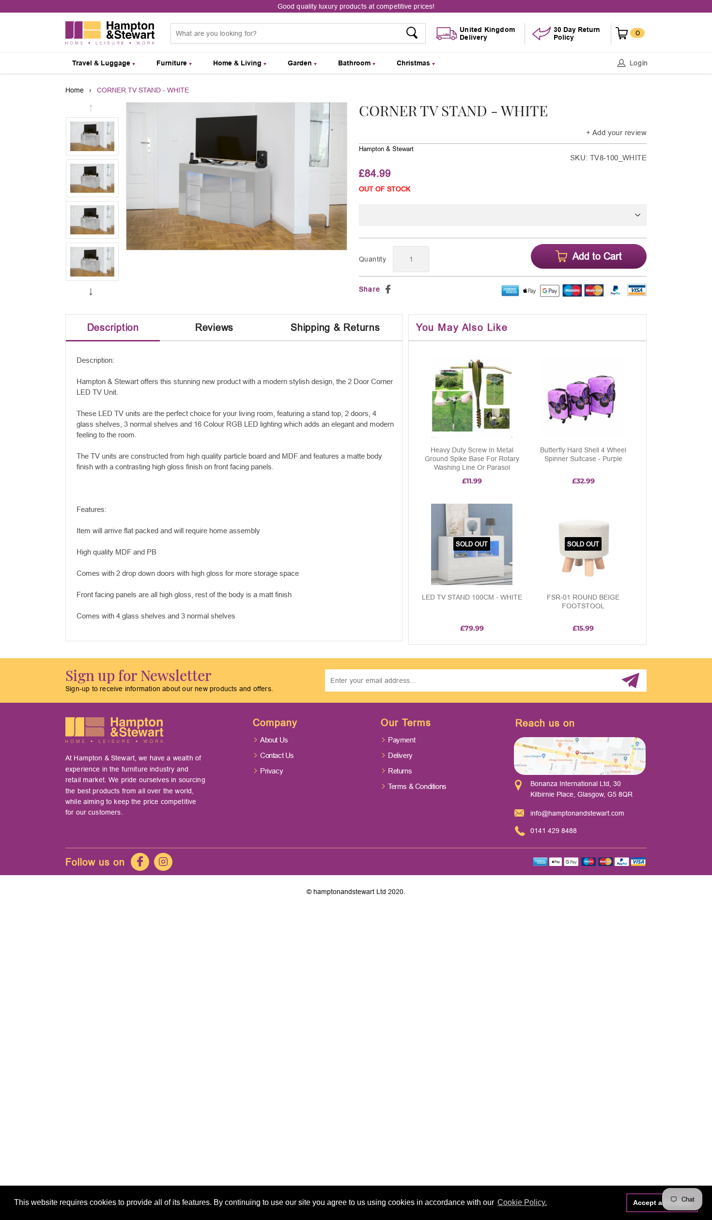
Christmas (414, 63)
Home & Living (238, 63)
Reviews (214, 327)
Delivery (400, 755)
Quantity (372, 259)
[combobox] (298, 33)
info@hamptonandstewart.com (577, 813)
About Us (274, 740)
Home (74, 90)
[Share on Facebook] (388, 289)
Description (113, 327)
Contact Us (277, 755)
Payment (401, 740)
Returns (400, 771)
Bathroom (355, 63)
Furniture (172, 63)
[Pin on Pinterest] (399, 289)
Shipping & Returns (335, 327)
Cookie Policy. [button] (522, 1202)
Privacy (271, 771)
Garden (301, 63)
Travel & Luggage (102, 63)
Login (639, 63)
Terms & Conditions (417, 786)
